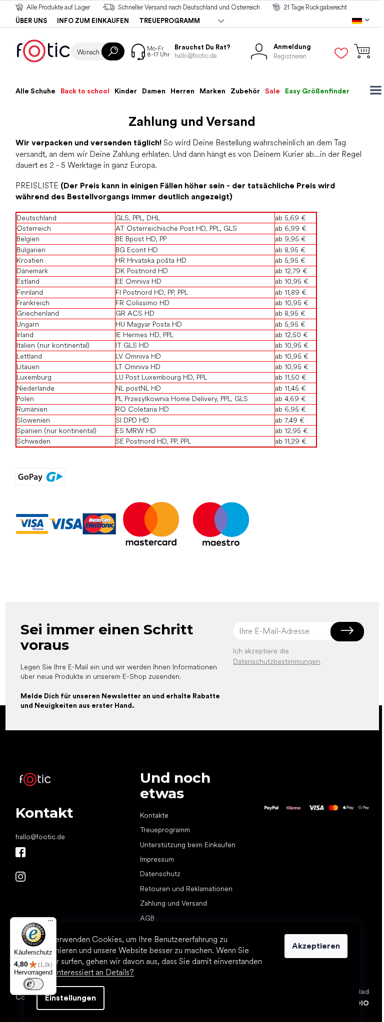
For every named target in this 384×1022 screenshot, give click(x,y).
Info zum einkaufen (93, 20)
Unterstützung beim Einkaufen (188, 845)
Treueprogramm (169, 20)
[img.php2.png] (99, 523)
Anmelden (347, 631)
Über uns (31, 20)
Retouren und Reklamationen (186, 889)
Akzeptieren (316, 946)
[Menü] (50, 923)
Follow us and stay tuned (21, 852)
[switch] (34, 984)
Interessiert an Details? (94, 972)
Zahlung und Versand (173, 903)
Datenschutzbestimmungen (276, 661)
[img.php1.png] (32, 523)
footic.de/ (21, 877)
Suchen (113, 51)
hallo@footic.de (40, 837)
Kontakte (154, 815)
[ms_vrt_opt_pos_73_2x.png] (221, 523)
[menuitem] (36, 91)
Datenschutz (160, 874)
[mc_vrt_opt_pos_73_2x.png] (151, 523)
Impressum (157, 859)
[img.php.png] (65, 523)
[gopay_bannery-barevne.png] (41, 476)
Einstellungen (70, 998)
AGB (147, 918)
